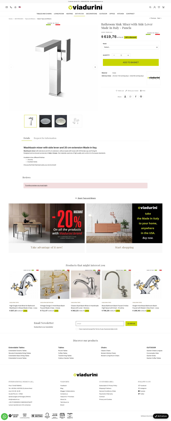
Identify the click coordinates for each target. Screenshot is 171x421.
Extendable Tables (16, 348)
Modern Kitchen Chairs (108, 353)
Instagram (143, 388)
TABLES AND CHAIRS (44, 14)
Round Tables (62, 350)
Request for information (45, 138)
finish (104, 43)
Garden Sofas (151, 355)
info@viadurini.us (14, 399)
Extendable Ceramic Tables (18, 350)
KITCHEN (120, 14)
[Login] (155, 7)
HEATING (69, 14)
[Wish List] (34, 280)
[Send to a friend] (125, 96)
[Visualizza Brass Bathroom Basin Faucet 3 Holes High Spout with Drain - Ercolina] (126, 275)
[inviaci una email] (7, 7)
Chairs (104, 348)
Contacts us (64, 394)
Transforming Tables (65, 355)
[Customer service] (11, 7)
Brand (62, 405)
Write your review (132, 91)
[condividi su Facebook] (135, 96)
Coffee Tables (62, 353)
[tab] (27, 138)
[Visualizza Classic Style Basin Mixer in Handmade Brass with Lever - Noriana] (95, 275)
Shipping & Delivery (105, 388)
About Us (63, 399)
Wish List (121, 91)
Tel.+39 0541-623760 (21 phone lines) (20, 388)
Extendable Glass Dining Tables (19, 355)
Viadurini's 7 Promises (67, 396)
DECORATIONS (91, 14)
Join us (132, 323)
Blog (61, 388)
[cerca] (150, 7)
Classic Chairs (105, 350)
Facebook (143, 385)
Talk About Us (64, 402)
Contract (130, 14)
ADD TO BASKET (131, 62)
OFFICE (112, 14)
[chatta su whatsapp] (4, 416)
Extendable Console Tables (18, 358)
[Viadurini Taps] (153, 78)
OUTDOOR (103, 14)
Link (115, 329)
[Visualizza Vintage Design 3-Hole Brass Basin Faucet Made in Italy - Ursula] (64, 275)
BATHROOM (79, 14)
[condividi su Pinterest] (140, 96)
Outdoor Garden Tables (66, 358)
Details (27, 138)
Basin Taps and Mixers (86, 198)
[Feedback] (15, 7)
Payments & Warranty (106, 394)
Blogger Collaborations (67, 391)
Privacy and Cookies (105, 399)
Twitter (142, 394)
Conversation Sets (153, 353)
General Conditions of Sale (107, 391)
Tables (61, 348)
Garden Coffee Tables (154, 358)
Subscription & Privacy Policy (108, 385)
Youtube (142, 391)
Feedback (63, 385)
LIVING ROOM (59, 14)
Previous (153, 18)
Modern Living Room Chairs (110, 355)
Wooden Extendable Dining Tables (20, 353)
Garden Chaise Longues (154, 350)
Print (143, 91)
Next (158, 18)
